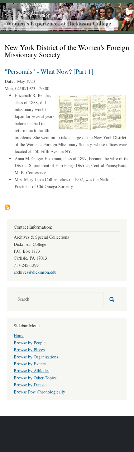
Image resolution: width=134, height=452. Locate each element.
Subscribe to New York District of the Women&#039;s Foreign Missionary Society (7, 207)
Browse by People (29, 343)
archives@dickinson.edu (35, 272)
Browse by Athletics (31, 370)
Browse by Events (29, 364)
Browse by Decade (30, 385)
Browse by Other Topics (35, 378)
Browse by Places (29, 350)
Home (19, 335)
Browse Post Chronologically (39, 392)
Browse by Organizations (36, 357)
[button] (92, 112)
